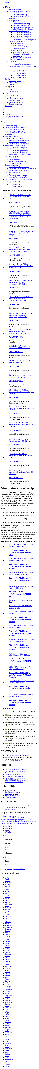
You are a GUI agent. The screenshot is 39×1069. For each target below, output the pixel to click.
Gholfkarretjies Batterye (16, 98)
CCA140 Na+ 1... (16, 304)
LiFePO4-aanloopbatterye (17, 41)
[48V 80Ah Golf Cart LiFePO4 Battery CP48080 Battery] (21, 588)
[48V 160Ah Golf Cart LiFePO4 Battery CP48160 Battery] (21, 682)
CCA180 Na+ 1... (16, 288)
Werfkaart (4, 816)
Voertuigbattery (13, 61)
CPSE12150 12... (16, 366)
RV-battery (12, 18)
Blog (6, 93)
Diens (10, 90)
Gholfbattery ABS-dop (20, 15)
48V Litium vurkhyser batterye (22, 36)
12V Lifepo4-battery (19, 70)
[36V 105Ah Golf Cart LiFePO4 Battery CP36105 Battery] (21, 560)
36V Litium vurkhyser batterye (22, 34)
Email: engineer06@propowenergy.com (17, 755)
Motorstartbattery (18, 43)
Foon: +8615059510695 (12, 761)
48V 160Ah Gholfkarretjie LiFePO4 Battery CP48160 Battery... (20, 688)
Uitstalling (12, 84)
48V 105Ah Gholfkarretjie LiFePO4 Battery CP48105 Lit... (20, 580)
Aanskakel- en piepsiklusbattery (23, 27)
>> (11, 708)
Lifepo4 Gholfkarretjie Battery (23, 823)
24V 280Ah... (14, 222)
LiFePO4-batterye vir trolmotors (23, 29)
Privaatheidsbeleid (10, 797)
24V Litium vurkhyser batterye (22, 32)
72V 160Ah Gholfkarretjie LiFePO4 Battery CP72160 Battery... (20, 647)
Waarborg (12, 88)
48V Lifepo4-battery (19, 75)
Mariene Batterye (14, 100)
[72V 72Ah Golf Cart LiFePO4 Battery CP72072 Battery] (21, 613)
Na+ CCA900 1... (16, 255)
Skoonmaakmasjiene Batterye (22, 65)
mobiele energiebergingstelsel (16, 820)
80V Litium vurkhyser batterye (22, 38)
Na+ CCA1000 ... (16, 478)
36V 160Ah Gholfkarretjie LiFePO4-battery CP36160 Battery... (20, 675)
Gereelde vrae (13, 91)
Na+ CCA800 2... (16, 414)
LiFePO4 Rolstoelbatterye (17, 59)
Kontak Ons (8, 106)
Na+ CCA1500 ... (16, 430)
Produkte (7, 7)
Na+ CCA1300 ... (16, 397)
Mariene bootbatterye (15, 20)
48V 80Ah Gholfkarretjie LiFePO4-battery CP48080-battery (20, 594)
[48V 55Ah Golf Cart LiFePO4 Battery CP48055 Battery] (21, 696)
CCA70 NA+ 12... (16, 337)
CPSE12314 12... (16, 352)
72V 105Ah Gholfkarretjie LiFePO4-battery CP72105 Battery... (20, 633)
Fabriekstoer (13, 82)
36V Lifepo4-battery (19, 73)
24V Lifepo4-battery (19, 72)
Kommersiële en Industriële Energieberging (21, 55)
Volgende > (6, 708)
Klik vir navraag (10, 809)
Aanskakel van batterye (16, 102)
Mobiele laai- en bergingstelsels (23, 52)
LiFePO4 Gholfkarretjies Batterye (19, 11)
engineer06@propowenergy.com (15, 869)
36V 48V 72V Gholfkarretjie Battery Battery (20, 607)
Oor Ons (7, 79)
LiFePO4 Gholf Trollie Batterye (23, 16)
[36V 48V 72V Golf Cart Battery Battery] (21, 602)
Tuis (6, 6)
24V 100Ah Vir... (16, 239)
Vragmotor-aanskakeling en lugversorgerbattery (21, 47)
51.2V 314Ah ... (15, 202)
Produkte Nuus (13, 95)
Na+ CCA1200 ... (16, 461)
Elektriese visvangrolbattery (21, 25)
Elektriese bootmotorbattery (21, 24)
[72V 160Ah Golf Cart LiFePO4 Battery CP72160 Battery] (21, 641)
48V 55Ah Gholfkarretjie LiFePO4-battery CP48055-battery (20, 702)
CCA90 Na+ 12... (16, 321)
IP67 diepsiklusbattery (20, 22)
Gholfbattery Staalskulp (20, 13)
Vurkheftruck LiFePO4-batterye (19, 31)
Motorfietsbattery (18, 45)
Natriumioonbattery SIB (16, 9)
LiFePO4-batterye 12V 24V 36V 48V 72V (18, 179)
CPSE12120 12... (16, 381)
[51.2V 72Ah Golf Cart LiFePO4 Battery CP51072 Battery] (21, 655)
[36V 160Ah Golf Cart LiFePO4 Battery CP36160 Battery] (21, 669)
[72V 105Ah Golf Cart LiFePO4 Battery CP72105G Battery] (21, 546)
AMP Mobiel (12, 816)
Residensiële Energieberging (22, 57)
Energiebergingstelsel (15, 50)
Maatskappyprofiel (15, 81)
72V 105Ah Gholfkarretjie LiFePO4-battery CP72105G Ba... (20, 552)
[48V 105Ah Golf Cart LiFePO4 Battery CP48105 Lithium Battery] (21, 574)
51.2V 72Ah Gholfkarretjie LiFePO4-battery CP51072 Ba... (20, 661)
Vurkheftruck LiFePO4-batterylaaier (24, 40)
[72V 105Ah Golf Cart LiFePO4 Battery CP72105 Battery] (21, 627)
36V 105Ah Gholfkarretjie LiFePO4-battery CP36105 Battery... (20, 566)
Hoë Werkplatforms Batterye (22, 63)
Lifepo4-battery (20, 821)
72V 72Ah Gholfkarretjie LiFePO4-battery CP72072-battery (20, 619)
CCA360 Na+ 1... (16, 271)
